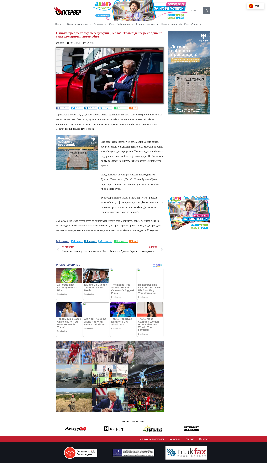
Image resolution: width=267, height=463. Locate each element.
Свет (186, 24)
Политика (98, 24)
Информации (123, 24)
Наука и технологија (171, 24)
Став (111, 24)
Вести (58, 24)
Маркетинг (175, 439)
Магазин (151, 24)
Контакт (190, 439)
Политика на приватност (151, 439)
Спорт (194, 24)
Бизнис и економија (77, 24)
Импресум (204, 439)
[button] (62, 108)
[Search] (206, 10)
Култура (140, 24)
